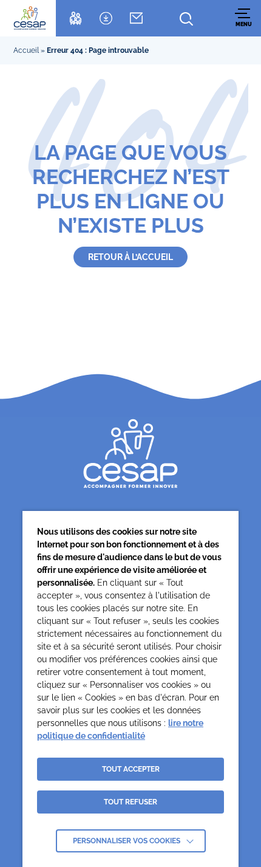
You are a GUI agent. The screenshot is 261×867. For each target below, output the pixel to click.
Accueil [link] (26, 50)
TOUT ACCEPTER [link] (131, 769)
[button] (244, 18)
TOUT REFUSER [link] (130, 802)
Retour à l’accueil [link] (130, 257)
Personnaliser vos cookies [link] (126, 841)
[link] (30, 18)
